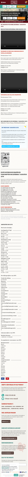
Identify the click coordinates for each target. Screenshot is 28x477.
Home (3, 406)
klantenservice (7, 387)
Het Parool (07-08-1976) (6, 196)
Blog (14, 406)
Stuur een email (11, 399)
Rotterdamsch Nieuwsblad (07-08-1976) (10, 203)
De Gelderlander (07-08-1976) (8, 187)
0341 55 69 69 (10, 395)
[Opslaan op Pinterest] (7, 378)
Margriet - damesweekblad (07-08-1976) (10, 210)
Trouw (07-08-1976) (5, 204)
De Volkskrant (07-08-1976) (7, 190)
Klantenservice (8, 406)
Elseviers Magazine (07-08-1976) (8, 208)
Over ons (21, 408)
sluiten (16, 475)
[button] (5, 158)
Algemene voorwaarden (20, 474)
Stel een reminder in (6, 453)
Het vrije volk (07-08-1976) (7, 198)
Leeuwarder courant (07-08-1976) (8, 199)
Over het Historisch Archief (8, 438)
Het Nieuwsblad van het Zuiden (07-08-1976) (11, 195)
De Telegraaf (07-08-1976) (7, 188)
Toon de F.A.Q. (5, 421)
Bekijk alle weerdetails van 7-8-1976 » (10, 146)
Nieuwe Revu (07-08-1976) (7, 211)
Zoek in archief (21, 18)
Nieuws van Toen (15, 408)
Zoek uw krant (21, 6)
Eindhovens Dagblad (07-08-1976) (9, 191)
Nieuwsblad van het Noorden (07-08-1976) (10, 200)
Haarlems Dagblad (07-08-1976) (8, 194)
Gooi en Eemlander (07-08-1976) (8, 192)
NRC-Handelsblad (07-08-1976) (8, 201)
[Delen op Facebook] (2, 378)
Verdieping (18, 406)
